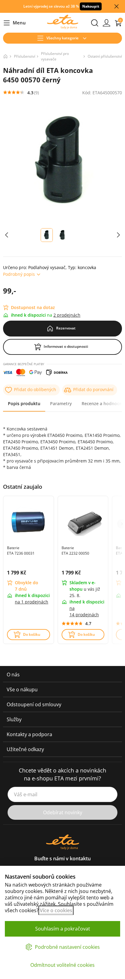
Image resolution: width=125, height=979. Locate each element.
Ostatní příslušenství (105, 56)
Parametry (61, 403)
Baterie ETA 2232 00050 (75, 550)
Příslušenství (24, 56)
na (31, 602)
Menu (14, 23)
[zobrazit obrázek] (6, 235)
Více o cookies (56, 910)
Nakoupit (90, 6)
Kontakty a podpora (29, 734)
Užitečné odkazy (25, 749)
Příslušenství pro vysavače (55, 56)
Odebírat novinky (62, 812)
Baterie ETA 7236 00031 (21, 550)
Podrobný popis (19, 274)
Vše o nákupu (22, 689)
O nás (13, 674)
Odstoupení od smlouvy (34, 704)
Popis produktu (24, 403)
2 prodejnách (66, 315)
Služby (14, 719)
